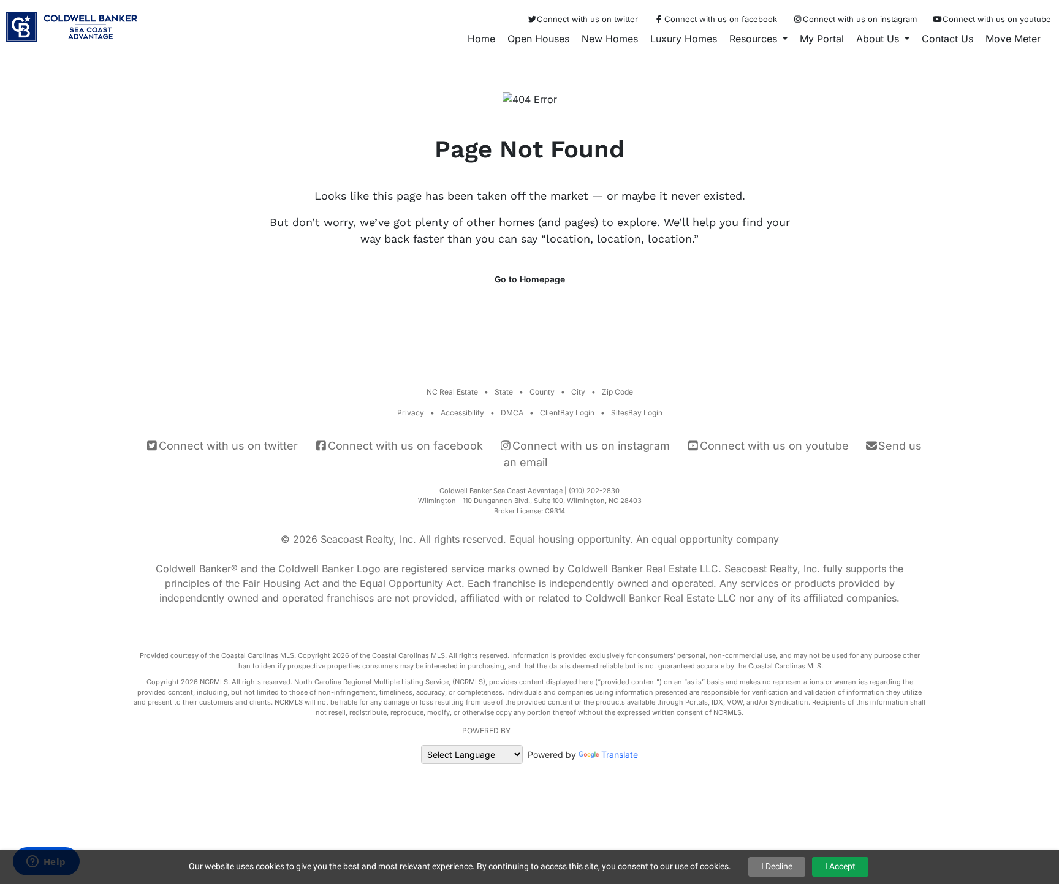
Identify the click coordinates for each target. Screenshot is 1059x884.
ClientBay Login (567, 412)
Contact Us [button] (947, 38)
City (578, 391)
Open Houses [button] (538, 38)
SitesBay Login (636, 412)
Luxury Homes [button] (683, 38)
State (504, 391)
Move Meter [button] (1013, 38)
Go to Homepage (530, 279)
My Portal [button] (822, 38)
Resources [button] (754, 38)
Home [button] (481, 38)
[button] (1053, 38)
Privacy (410, 412)
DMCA (512, 412)
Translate (619, 754)
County (542, 391)
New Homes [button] (610, 38)
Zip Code (617, 391)
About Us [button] (879, 38)
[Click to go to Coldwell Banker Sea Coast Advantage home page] (71, 23)
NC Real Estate (452, 391)
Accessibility (462, 412)
